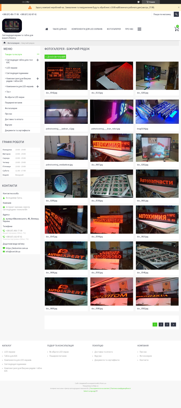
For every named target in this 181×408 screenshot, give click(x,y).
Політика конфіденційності (121, 388)
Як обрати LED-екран (14, 97)
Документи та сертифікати (17, 130)
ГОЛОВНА (46, 29)
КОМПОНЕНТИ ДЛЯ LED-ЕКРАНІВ (87, 29)
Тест (8, 91)
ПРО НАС (129, 29)
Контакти (144, 360)
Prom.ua (103, 383)
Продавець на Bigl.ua (90, 386)
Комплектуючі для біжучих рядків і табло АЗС (18, 79)
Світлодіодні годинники (17, 73)
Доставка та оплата (14, 119)
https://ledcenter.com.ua (17, 248)
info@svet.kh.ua (13, 251)
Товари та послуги (13, 54)
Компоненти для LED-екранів (20, 86)
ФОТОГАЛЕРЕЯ (114, 29)
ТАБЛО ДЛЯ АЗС (60, 29)
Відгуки (8, 124)
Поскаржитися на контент (100, 388)
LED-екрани (11, 67)
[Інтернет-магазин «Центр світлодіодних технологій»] (20, 25)
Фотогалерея (13, 43)
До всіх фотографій (56, 56)
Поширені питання (13, 102)
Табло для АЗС (11, 356)
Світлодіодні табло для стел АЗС (19, 61)
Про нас (8, 113)
